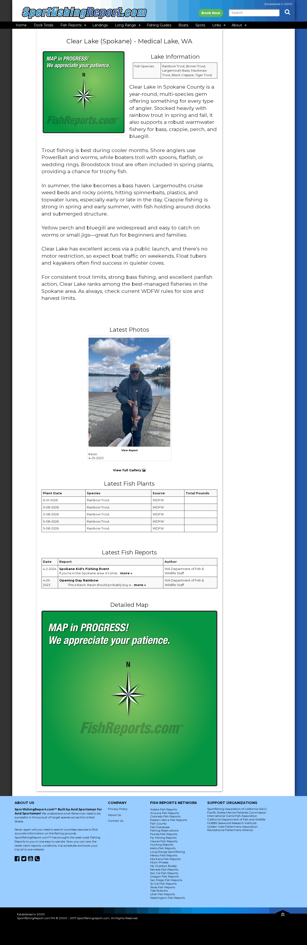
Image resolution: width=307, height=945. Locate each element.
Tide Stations (159, 890)
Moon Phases (159, 862)
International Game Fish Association (232, 816)
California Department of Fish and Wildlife (236, 819)
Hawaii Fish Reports (163, 841)
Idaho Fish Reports (163, 848)
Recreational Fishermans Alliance (230, 830)
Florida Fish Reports (163, 834)
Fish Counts (158, 823)
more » (126, 573)
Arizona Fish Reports (164, 813)
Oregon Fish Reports (164, 876)
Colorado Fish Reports (165, 816)
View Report (129, 450)
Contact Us (115, 820)
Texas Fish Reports (162, 887)
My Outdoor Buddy (163, 866)
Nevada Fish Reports (164, 869)
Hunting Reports (161, 844)
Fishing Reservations (164, 830)
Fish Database (160, 827)
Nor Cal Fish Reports (164, 873)
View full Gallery (127, 470)
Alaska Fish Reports (163, 809)
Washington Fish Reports (167, 897)
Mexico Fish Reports (163, 855)
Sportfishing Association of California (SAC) (237, 809)
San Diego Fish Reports (166, 880)
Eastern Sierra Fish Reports (168, 820)
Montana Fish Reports (165, 859)
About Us (114, 815)
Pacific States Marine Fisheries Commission (236, 812)
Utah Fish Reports (162, 894)
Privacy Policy (118, 809)
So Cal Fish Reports (163, 883)
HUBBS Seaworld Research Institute (231, 823)
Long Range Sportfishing (167, 852)
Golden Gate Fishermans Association (232, 826)
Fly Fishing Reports (163, 837)
